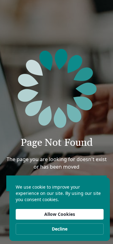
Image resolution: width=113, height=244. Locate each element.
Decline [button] (59, 229)
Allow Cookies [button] (59, 214)
